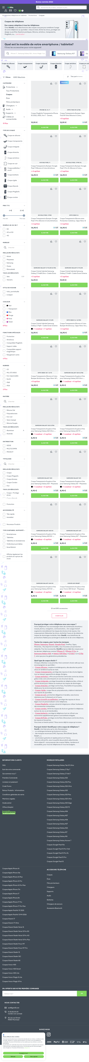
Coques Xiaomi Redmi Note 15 (13, 927)
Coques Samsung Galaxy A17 (57, 832)
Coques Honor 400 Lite (10, 973)
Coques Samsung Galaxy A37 (57, 824)
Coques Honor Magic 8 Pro (12, 981)
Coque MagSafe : (42, 704)
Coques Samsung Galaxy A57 (57, 815)
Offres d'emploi (7, 807)
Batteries (50, 900)
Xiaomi (51, 644)
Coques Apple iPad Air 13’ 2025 (13, 910)
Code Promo (6, 786)
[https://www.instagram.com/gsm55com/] (49, 1034)
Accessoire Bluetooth (54, 908)
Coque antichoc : (42, 676)
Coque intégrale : (42, 681)
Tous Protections (12, 91)
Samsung (44, 644)
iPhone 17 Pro (71, 651)
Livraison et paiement (10, 782)
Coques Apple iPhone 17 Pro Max (14, 906)
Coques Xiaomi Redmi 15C (11, 956)
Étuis (8, 98)
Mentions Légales (8, 799)
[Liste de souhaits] (15, 10)
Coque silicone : (41, 667)
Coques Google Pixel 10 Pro (56, 857)
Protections (33, 15)
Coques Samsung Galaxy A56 (57, 811)
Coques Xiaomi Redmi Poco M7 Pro (15, 948)
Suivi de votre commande (11, 769)
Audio (49, 896)
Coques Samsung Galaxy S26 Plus (59, 782)
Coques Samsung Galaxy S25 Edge (59, 803)
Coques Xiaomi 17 (8, 919)
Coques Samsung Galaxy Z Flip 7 (58, 769)
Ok (82, 993)
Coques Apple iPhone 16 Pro (12, 881)
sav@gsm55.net (13, 1008)
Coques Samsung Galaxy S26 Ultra (59, 786)
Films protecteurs (13, 102)
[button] (74, 118)
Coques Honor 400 (9, 965)
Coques (41, 15)
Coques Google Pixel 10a (56, 845)
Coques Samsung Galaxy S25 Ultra (59, 799)
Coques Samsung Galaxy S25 (57, 790)
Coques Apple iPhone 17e (11, 889)
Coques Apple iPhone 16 (10, 868)
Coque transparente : (43, 672)
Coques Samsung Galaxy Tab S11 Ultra (60, 765)
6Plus (5, 358)
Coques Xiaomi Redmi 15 (11, 952)
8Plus (5, 326)
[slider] (4, 215)
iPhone (37, 644)
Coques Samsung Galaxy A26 (57, 828)
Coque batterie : (41, 713)
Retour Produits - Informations (13, 790)
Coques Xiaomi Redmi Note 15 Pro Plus (16, 940)
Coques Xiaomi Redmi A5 (11, 960)
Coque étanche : (41, 686)
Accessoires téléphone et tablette (14, 15)
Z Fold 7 (72, 654)
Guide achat (6, 803)
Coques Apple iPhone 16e (11, 873)
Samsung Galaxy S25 (42, 654)
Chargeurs (50, 887)
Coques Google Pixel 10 (55, 861)
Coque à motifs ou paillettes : (47, 699)
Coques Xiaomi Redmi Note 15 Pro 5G (15, 931)
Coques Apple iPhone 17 (10, 894)
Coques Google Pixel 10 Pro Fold (58, 849)
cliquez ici (26, 1047)
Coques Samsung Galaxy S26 (57, 778)
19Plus (5, 123)
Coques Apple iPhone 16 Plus (12, 877)
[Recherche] (38, 7)
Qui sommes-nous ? (9, 774)
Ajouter (44, 127)
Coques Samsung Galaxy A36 (57, 820)
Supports (50, 891)
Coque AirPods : (41, 718)
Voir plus (59, 616)
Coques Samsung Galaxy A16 (57, 836)
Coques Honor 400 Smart (11, 969)
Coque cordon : (41, 709)
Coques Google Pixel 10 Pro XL (58, 853)
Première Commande (9, 778)
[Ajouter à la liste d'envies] (56, 83)
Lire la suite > (20, 34)
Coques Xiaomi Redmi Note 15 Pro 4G (15, 935)
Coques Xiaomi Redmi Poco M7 (13, 944)
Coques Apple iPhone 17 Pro (12, 902)
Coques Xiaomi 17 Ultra (10, 923)
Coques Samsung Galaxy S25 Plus (59, 795)
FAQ (3, 765)
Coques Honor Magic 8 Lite (12, 977)
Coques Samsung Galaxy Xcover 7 (59, 840)
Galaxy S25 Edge (60, 654)
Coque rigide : (40, 690)
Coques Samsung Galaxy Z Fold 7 (59, 774)
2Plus (5, 389)
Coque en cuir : (41, 695)
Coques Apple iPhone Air (11, 898)
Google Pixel (60, 644)
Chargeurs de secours (54, 904)
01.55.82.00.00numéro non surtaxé (15, 1013)
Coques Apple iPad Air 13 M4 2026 (14, 915)
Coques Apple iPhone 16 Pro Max (14, 885)
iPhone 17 (60, 651)
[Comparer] (51, 83)
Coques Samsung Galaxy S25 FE (58, 807)
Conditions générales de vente (13, 795)
